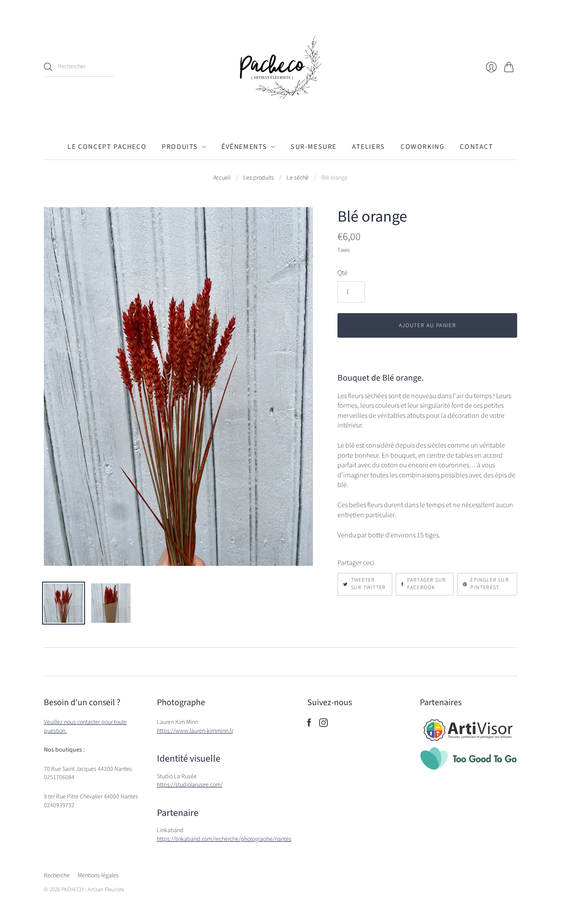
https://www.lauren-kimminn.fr (195, 731)
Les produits (258, 178)
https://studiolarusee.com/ (190, 784)
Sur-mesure (314, 147)
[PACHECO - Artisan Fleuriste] (280, 67)
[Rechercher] (48, 67)
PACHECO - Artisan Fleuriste (92, 889)
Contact (476, 147)
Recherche (57, 875)
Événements (244, 147)
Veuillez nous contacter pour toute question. (85, 726)
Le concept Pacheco (106, 147)
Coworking (422, 147)
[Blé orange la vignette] (63, 603)
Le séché (298, 178)
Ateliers (368, 147)
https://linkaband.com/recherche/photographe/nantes (224, 839)
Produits (180, 147)
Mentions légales (98, 875)
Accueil (222, 178)
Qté (342, 273)
